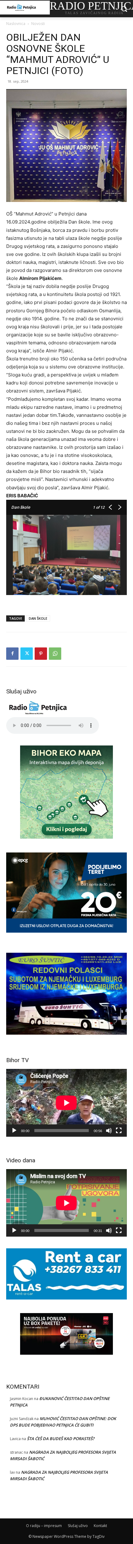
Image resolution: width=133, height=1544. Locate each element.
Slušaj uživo (78, 1525)
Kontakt (100, 1525)
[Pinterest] (41, 653)
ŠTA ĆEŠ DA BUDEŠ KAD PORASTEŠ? (60, 1438)
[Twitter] (26, 653)
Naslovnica (15, 23)
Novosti (38, 23)
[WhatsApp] (55, 653)
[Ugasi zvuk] (109, 1130)
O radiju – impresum (44, 1525)
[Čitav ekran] (119, 1130)
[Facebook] (12, 653)
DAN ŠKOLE (38, 618)
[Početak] (14, 1130)
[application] (66, 1102)
